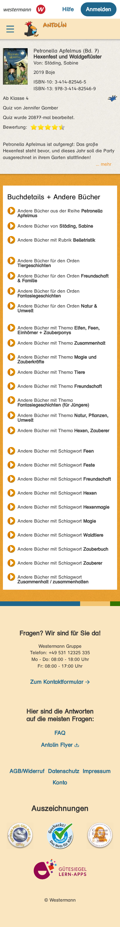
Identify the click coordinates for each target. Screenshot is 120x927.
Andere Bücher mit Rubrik (56, 240)
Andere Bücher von (55, 226)
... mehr (103, 164)
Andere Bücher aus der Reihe (60, 211)
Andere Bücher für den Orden (48, 261)
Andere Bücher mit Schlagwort (55, 451)
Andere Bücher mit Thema (58, 328)
